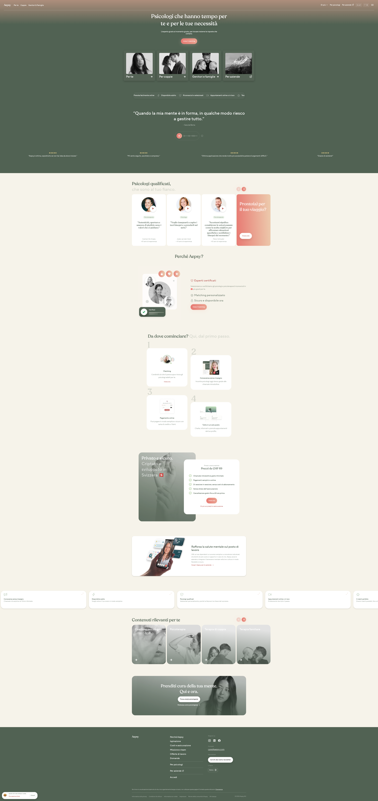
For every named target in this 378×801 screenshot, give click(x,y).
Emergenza (219, 789)
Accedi (173, 777)
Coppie (23, 5)
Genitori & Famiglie (36, 5)
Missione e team (178, 749)
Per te (16, 5)
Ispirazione (175, 741)
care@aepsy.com (216, 749)
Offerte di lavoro (178, 754)
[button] (218, 280)
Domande (175, 758)
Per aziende (346, 5)
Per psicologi (335, 5)
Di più (323, 5)
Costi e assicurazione (180, 745)
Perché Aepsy (176, 737)
